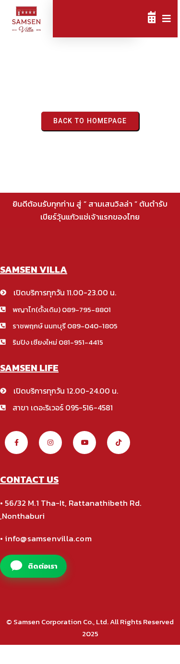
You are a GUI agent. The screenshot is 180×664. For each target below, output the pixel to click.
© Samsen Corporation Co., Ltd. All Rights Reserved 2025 (90, 627)
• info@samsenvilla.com (46, 538)
